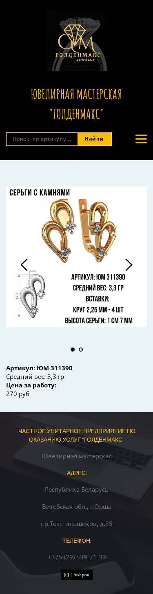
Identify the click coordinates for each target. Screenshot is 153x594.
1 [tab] (73, 350)
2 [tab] (81, 350)
